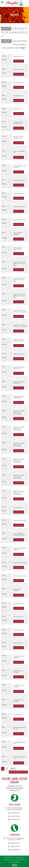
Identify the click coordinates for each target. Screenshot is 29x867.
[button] (2, 2)
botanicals (15, 44)
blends (24, 41)
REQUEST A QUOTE (18, 61)
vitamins (17, 48)
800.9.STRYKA (15, 816)
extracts (23, 44)
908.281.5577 (15, 813)
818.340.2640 (15, 843)
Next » (13, 769)
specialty (10, 48)
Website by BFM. (20, 860)
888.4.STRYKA (15, 846)
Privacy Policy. (10, 860)
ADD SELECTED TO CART (18, 772)
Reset (23, 48)
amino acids (16, 41)
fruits (4, 48)
